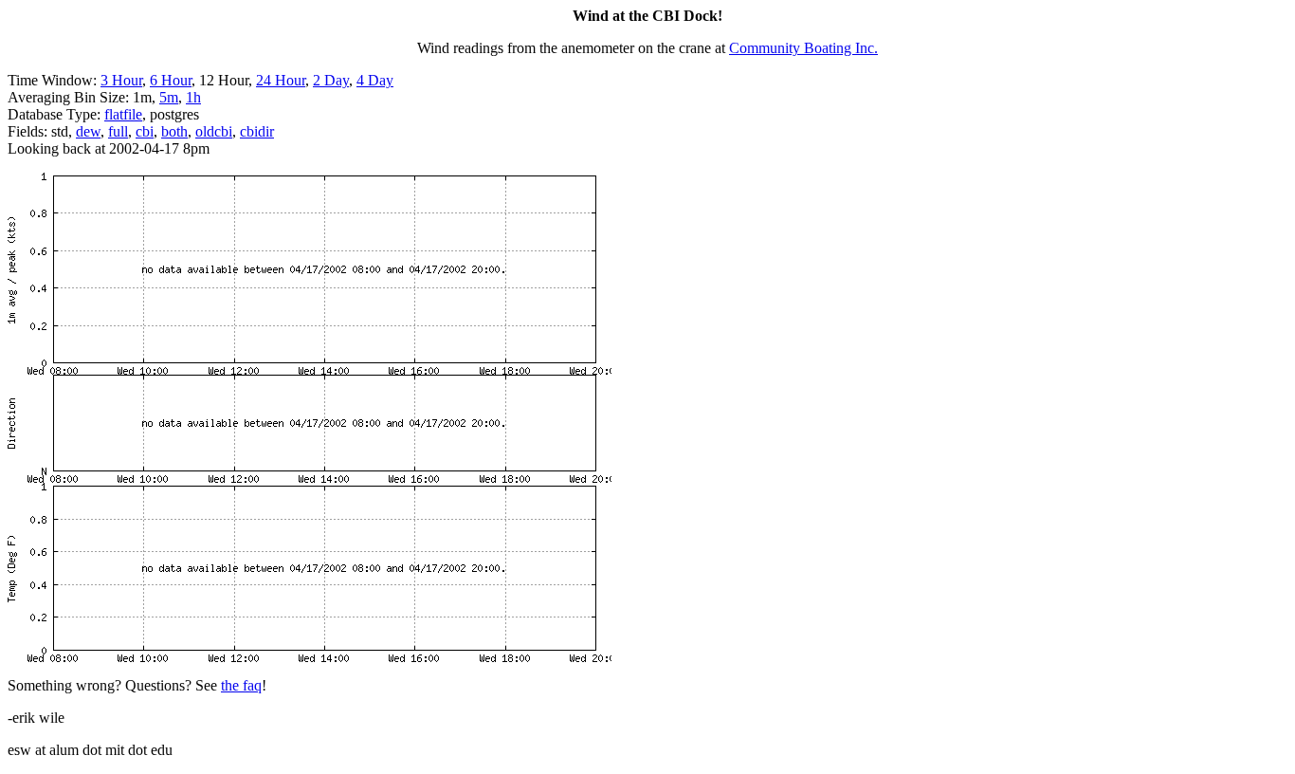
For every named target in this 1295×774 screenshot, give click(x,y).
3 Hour (121, 80)
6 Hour (171, 80)
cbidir (257, 131)
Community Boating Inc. (803, 48)
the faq (241, 685)
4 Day (374, 80)
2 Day (331, 80)
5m (168, 97)
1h (193, 97)
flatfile (123, 114)
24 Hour (280, 80)
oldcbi (213, 131)
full (118, 131)
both (174, 131)
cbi (145, 131)
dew (88, 131)
